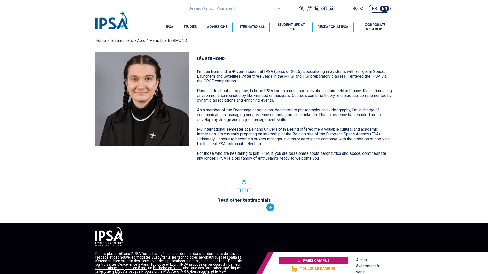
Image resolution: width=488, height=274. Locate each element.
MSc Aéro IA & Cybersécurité (186, 271)
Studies (190, 27)
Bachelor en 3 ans (167, 268)
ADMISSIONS (217, 27)
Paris (145, 264)
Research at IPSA (333, 27)
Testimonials (121, 40)
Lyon (173, 264)
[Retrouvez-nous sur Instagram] (309, 9)
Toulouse (157, 264)
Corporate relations (375, 27)
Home (100, 40)
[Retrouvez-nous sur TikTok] (324, 9)
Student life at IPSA (291, 27)
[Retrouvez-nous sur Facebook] (302, 9)
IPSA (169, 27)
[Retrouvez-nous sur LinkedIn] (316, 9)
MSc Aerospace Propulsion (136, 271)
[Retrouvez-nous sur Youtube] (331, 9)
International (251, 27)
